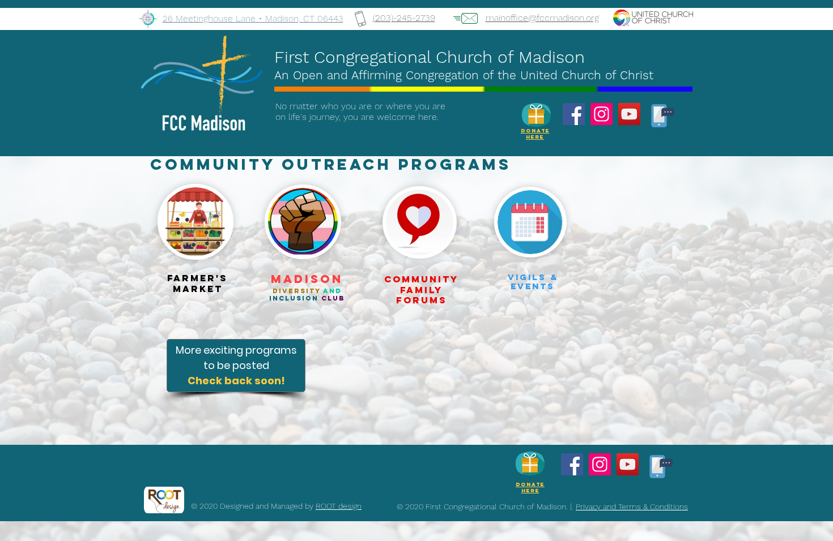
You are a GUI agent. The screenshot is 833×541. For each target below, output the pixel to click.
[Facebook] (574, 114)
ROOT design (339, 505)
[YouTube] (629, 114)
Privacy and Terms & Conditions (632, 506)
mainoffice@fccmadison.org (542, 17)
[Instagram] (601, 114)
